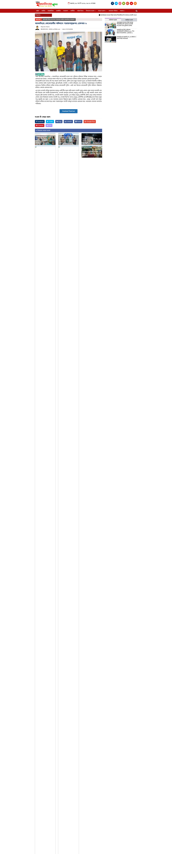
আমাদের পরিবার (113, 11)
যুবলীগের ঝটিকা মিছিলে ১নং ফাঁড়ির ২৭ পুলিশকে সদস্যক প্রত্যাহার (91, 154)
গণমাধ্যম (58, 19)
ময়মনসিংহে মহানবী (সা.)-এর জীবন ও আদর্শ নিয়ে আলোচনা (91, 141)
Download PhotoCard (68, 111)
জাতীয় (43, 11)
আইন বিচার (80, 11)
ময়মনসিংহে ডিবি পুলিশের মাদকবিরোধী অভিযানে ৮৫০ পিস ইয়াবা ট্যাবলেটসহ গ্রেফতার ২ (68, 140)
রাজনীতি (58, 11)
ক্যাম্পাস (53, 19)
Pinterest (40, 125)
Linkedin (69, 122)
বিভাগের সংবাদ (90, 11)
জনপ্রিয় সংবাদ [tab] (129, 20)
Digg (59, 122)
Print (49, 125)
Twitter (50, 122)
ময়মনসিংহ (67, 19)
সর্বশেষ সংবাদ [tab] (113, 20)
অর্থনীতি (72, 11)
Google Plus (91, 122)
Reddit (79, 122)
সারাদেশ (65, 11)
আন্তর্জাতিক (51, 11)
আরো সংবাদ (101, 11)
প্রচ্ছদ (37, 11)
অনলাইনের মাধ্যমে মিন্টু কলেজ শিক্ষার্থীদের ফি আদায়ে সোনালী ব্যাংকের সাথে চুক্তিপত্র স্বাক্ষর (113, 15)
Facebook (40, 122)
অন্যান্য (122, 11)
